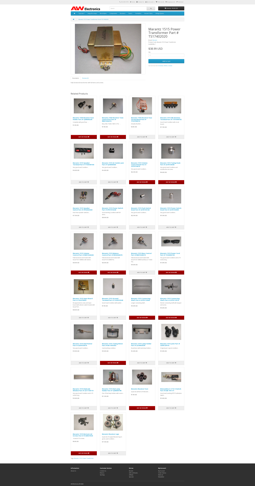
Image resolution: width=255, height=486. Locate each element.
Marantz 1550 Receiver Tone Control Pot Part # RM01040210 (112, 119)
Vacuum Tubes (148, 13)
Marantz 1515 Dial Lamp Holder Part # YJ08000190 (111, 390)
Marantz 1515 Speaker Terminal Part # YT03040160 (83, 164)
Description (75, 78)
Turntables (138, 13)
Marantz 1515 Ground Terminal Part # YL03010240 (112, 299)
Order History (162, 473)
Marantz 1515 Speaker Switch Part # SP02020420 (82, 209)
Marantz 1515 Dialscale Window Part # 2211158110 (83, 390)
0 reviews (160, 66)
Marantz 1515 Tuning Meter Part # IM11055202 (112, 344)
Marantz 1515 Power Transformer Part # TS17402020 (93, 19)
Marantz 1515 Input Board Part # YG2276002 (83, 299)
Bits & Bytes (103, 13)
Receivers (122, 13)
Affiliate (131, 475)
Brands (131, 471)
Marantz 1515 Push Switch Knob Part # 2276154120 (141, 209)
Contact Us (103, 471)
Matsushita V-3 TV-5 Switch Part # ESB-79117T (170, 390)
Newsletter (161, 477)
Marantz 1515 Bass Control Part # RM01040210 (141, 254)
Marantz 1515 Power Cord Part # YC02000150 (170, 254)
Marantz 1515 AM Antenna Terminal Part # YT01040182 (171, 118)
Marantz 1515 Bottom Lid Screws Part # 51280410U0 (83, 435)
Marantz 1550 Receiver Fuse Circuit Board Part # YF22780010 (141, 119)
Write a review (168, 66)
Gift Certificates (133, 473)
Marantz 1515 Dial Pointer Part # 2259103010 (82, 344)
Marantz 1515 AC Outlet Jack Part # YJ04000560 (113, 164)
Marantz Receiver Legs (110, 434)
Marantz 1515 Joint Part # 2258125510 (170, 344)
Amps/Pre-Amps (92, 13)
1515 (80, 458)
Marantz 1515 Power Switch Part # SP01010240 (112, 209)
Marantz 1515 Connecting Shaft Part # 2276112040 (140, 299)
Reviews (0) (85, 78)
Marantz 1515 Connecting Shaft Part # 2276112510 (170, 299)
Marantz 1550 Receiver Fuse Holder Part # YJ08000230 (83, 118)
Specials (131, 477)
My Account (161, 471)
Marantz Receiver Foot (139, 389)
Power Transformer (88, 458)
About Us (73, 471)
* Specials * (81, 13)
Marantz (155, 40)
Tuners (130, 13)
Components (113, 13)
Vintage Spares (159, 13)
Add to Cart (166, 61)
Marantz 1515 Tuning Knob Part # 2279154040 (170, 164)
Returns (102, 473)
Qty (149, 52)
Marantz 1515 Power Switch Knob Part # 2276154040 (170, 209)
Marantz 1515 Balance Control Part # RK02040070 (112, 254)
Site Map (102, 475)
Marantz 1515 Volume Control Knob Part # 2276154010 (139, 164)
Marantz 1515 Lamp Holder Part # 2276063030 (141, 344)
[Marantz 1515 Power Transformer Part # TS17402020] (108, 48)
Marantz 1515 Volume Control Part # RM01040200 (83, 254)
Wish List (160, 475)
